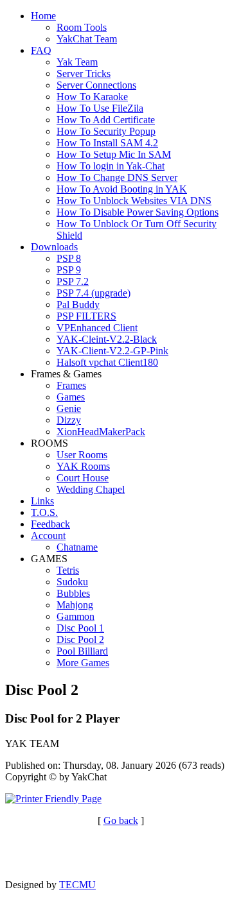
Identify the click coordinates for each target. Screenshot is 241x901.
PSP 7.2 (73, 281)
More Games (83, 662)
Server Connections (96, 85)
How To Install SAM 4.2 (107, 142)
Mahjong (75, 604)
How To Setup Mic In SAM (114, 154)
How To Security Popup (106, 131)
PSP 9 (69, 269)
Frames (71, 385)
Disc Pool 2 (80, 639)
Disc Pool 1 (80, 627)
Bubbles (73, 593)
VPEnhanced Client (97, 327)
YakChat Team (87, 38)
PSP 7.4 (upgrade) (93, 292)
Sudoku (72, 581)
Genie (69, 408)
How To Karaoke (92, 96)
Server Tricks (84, 73)
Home (43, 15)
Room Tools (82, 27)
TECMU (77, 884)
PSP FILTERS (86, 316)
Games (71, 396)
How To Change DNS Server (117, 177)
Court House (83, 477)
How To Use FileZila (100, 108)
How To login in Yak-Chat (111, 165)
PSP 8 (69, 258)
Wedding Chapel (91, 489)
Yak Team (77, 61)
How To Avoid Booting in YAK (122, 189)
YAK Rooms (83, 466)
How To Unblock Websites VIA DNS (134, 200)
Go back (120, 820)
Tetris (68, 570)
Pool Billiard (82, 651)
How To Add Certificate (106, 119)
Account (48, 535)
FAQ (41, 50)
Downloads (54, 246)
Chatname (77, 547)
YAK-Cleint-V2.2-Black (107, 339)
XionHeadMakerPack (101, 431)
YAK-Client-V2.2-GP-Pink (112, 350)
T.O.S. (44, 512)
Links (42, 500)
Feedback (50, 524)
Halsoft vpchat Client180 (107, 362)
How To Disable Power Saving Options (138, 212)
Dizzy (69, 420)
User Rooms (82, 454)
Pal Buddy (78, 304)
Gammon (75, 616)
